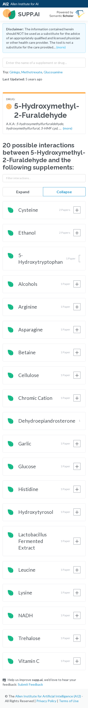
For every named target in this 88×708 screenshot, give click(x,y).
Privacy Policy (46, 701)
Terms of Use (69, 701)
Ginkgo (14, 72)
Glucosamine (53, 72)
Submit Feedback (30, 684)
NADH (25, 615)
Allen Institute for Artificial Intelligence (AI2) (48, 696)
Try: (6, 72)
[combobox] (44, 61)
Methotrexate (31, 72)
